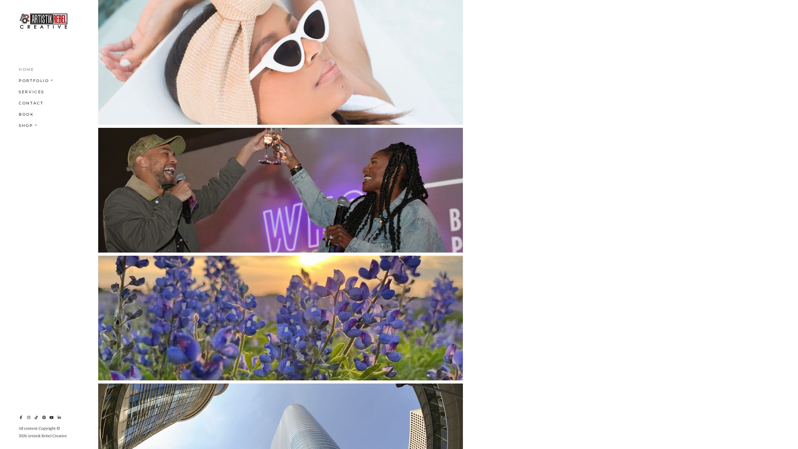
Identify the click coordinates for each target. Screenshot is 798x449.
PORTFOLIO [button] (34, 80)
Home (26, 69)
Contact (31, 103)
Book (26, 114)
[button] (52, 79)
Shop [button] (26, 125)
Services (31, 91)
